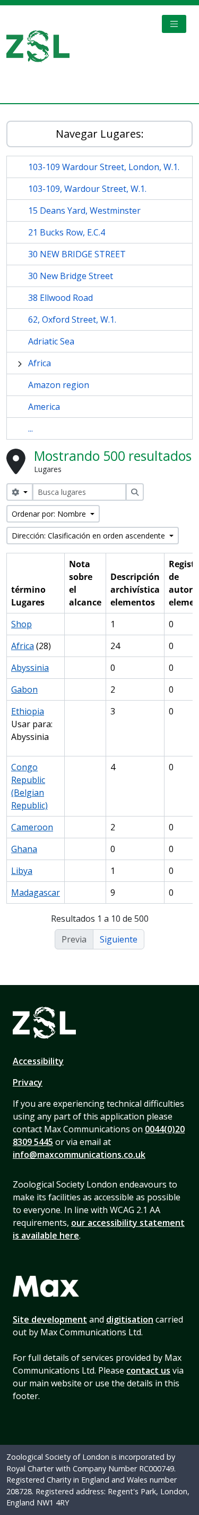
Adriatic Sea (51, 341)
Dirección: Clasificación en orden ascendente (89, 536)
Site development (50, 1319)
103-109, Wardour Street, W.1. (87, 189)
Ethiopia (27, 711)
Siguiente (118, 939)
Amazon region (58, 385)
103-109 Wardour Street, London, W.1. (103, 167)
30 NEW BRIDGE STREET (77, 254)
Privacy (27, 1082)
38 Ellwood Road (60, 298)
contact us (148, 1370)
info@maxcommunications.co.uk (79, 1154)
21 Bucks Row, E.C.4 (66, 232)
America (44, 407)
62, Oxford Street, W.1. (72, 319)
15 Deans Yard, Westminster (84, 210)
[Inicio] (42, 46)
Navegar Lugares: (100, 134)
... (30, 428)
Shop (21, 624)
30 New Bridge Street (70, 276)
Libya (21, 871)
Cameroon (32, 827)
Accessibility (38, 1061)
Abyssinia (30, 668)
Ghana (24, 849)
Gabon (24, 689)
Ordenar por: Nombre (50, 514)
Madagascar (35, 892)
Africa (39, 363)
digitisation (129, 1319)
